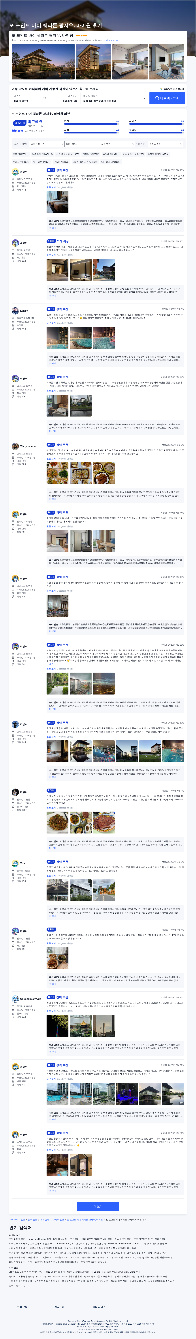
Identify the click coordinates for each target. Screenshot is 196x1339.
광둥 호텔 (44, 1219)
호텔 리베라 (33, 1257)
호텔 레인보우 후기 (157, 1253)
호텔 (23, 1219)
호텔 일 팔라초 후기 (55, 1272)
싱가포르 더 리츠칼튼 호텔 (47, 1281)
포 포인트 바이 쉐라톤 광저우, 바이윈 (85, 1219)
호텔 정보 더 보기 (112, 40)
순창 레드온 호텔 (17, 1257)
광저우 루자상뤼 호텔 (125, 1276)
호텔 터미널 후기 (17, 1239)
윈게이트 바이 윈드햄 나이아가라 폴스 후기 (115, 1248)
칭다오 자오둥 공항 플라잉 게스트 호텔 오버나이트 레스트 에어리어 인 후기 (45, 1276)
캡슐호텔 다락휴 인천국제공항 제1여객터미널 (57, 1262)
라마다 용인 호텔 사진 (97, 1281)
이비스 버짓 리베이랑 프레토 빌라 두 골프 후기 (31, 1243)
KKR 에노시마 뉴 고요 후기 (66, 1239)
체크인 (17, 96)
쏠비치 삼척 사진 (138, 1281)
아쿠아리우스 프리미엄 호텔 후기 (46, 1248)
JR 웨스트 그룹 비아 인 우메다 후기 (26, 1272)
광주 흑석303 (88, 1257)
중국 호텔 (32, 1219)
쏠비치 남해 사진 (17, 1285)
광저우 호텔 (58, 1219)
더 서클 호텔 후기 (123, 1239)
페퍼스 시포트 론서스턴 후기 (78, 1248)
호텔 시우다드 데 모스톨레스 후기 (150, 1239)
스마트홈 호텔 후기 (136, 1253)
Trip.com (13, 1219)
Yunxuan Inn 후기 (65, 1243)
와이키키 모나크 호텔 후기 (156, 1243)
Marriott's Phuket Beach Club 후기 (124, 1243)
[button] (175, 5)
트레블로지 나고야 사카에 (67, 1257)
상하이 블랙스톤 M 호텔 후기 (98, 1276)
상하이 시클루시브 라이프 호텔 (152, 1276)
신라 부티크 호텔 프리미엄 (110, 1257)
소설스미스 (47, 1257)
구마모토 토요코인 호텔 (20, 1281)
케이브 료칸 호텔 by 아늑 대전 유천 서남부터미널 (149, 1257)
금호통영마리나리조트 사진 (161, 1281)
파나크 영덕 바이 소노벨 (20, 1262)
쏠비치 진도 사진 (119, 1281)
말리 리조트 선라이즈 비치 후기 (97, 1239)
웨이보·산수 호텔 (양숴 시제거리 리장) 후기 (81, 1253)
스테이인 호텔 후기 (18, 1248)
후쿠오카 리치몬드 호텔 (73, 1281)
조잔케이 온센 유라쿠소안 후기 (91, 1243)
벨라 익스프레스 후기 (114, 1253)
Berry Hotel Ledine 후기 (39, 1239)
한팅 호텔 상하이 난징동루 (94, 1262)
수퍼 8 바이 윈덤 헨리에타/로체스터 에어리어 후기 (33, 1253)
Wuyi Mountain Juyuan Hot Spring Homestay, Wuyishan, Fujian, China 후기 (103, 1272)
